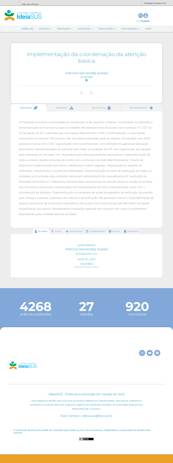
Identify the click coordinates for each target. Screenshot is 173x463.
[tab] (29, 108)
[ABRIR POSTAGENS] (71, 29)
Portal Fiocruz (8, 3)
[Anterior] (82, 92)
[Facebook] (157, 353)
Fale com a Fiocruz (30, 4)
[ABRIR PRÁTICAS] (51, 29)
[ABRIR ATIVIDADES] (92, 29)
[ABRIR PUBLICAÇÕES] (115, 29)
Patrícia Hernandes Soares (86, 73)
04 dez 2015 (86, 77)
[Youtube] (150, 353)
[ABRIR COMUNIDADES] (139, 29)
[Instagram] (142, 353)
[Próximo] (90, 92)
